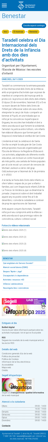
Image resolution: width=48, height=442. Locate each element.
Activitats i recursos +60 (13, 280)
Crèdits (5, 370)
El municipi (18, 32)
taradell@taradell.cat (26, 436)
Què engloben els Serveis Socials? (18, 263)
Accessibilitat (7, 365)
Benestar (33, 32)
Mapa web (6, 367)
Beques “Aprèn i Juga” (12, 271)
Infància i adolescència (13, 284)
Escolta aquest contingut (34, 25)
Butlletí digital (8, 327)
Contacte (6, 425)
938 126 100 (10, 436)
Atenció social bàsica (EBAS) (15, 267)
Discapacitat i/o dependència (15, 275)
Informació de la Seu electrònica (16, 362)
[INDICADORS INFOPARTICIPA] (18, 384)
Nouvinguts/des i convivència (16, 288)
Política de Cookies (10, 359)
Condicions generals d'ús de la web (17, 353)
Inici (5, 32)
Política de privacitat (10, 356)
